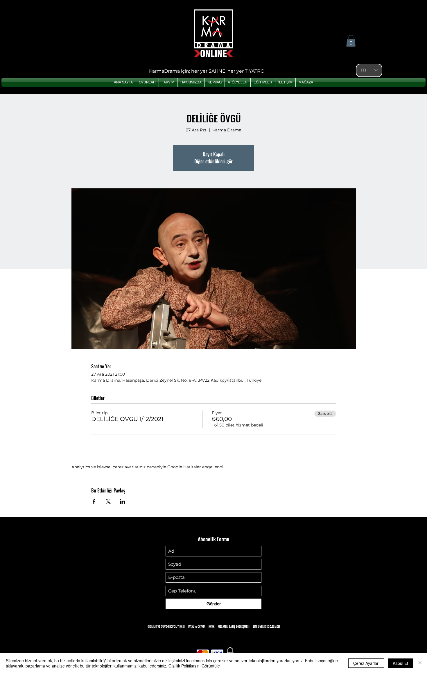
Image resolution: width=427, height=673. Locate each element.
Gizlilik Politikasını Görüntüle (194, 666)
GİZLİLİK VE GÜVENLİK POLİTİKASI (166, 626)
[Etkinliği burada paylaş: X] (108, 501)
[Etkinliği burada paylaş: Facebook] (94, 501)
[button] (351, 41)
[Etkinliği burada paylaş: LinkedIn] (122, 501)
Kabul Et (400, 663)
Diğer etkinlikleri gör (213, 161)
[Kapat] (420, 663)
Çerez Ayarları (366, 663)
